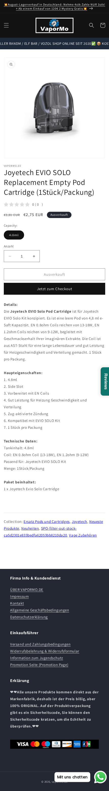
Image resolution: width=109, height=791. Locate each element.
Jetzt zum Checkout (54, 288)
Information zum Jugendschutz (36, 657)
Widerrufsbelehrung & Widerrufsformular (44, 651)
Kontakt (17, 603)
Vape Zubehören (83, 535)
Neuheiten (30, 528)
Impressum (19, 596)
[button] (6, 25)
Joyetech (79, 521)
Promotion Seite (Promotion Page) (39, 664)
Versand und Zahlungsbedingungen (40, 644)
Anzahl (8, 246)
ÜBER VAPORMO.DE (26, 589)
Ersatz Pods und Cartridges (47, 521)
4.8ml (16, 236)
